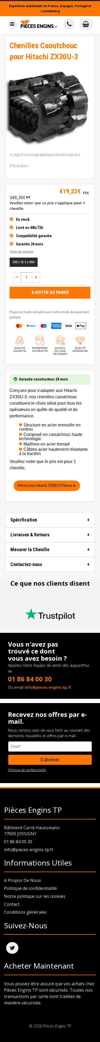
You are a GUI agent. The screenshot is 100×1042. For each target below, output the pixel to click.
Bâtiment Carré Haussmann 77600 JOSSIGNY (32, 831)
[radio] (24, 262)
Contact (11, 904)
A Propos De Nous (22, 880)
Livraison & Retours (30, 534)
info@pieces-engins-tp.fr (48, 687)
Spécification (23, 520)
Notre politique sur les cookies (34, 896)
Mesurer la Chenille (29, 549)
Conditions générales (25, 912)
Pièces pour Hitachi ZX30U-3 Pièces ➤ (47, 485)
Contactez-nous (26, 564)
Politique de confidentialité (27, 770)
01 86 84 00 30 (30, 678)
